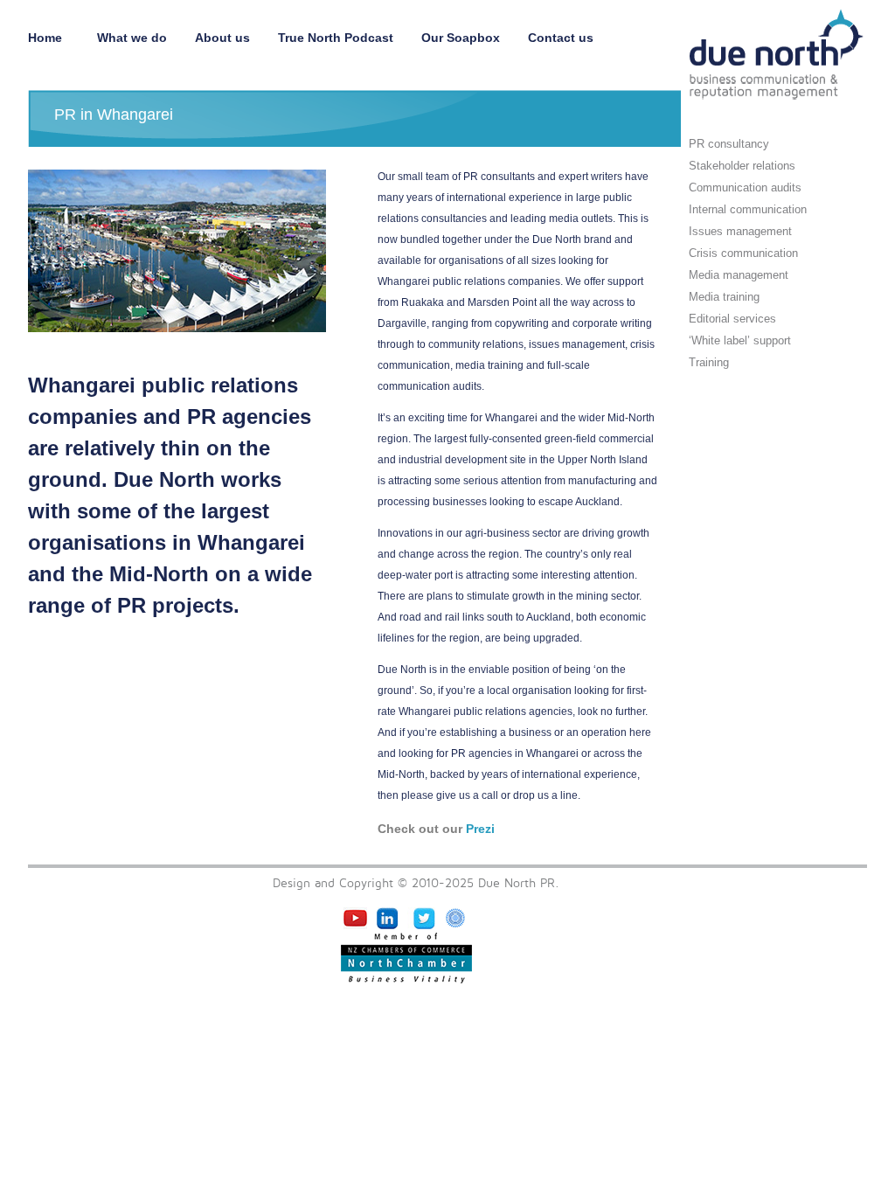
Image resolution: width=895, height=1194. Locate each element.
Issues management (740, 231)
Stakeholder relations (742, 165)
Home (48, 38)
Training (709, 362)
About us (222, 38)
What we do (132, 38)
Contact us (560, 38)
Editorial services (732, 318)
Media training (724, 296)
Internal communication (748, 209)
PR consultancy (729, 143)
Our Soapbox (460, 38)
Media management (738, 274)
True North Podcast (335, 38)
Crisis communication (743, 253)
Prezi (480, 829)
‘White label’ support (740, 340)
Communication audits (745, 187)
